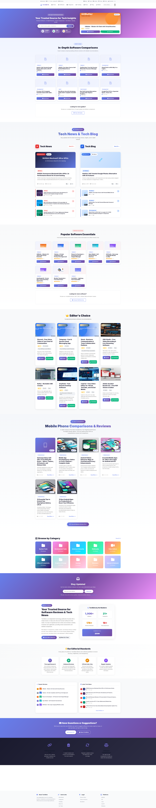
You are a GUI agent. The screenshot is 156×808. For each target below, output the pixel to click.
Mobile (99, 4)
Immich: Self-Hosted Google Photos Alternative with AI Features (44, 69)
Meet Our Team (65, 637)
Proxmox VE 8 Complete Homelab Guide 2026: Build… (45, 92)
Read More (49, 475)
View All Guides (79, 112)
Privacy (100, 1)
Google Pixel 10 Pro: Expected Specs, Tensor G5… (110, 92)
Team (90, 1)
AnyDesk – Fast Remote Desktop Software (65, 385)
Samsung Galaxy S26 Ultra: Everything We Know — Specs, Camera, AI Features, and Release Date (45, 461)
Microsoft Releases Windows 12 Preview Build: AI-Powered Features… (101, 697)
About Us (61, 803)
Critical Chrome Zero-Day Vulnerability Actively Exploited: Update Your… (102, 705)
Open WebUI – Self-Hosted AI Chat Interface (94, 255)
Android (43, 1)
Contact (95, 1)
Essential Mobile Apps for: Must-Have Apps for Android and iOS (109, 459)
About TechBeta (85, 732)
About (86, 1)
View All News (99, 710)
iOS (47, 1)
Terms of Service (83, 799)
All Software (61, 797)
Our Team (61, 806)
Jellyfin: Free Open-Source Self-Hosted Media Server (67, 68)
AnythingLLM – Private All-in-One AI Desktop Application (43, 279)
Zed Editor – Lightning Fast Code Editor (77, 279)
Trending (79, 4)
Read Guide (46, 74)
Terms (105, 1)
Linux (51, 1)
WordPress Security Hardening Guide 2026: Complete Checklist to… (67, 93)
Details (42, 358)
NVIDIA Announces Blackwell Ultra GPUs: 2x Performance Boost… (100, 688)
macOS (55, 1)
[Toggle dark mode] (115, 1)
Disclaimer (111, 1)
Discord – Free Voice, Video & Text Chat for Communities (45, 341)
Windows (61, 1)
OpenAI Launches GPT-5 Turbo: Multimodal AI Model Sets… (99, 701)
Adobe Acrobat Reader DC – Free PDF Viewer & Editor (110, 385)
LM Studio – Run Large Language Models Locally (112, 255)
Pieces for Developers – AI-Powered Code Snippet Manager (77, 255)
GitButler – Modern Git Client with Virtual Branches (43, 255)
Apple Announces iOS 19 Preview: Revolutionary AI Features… (99, 692)
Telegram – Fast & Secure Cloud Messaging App (65, 341)
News (86, 4)
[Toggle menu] (115, 5)
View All (71, 146)
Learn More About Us (50, 637)
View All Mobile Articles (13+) (78, 524)
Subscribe (88, 591)
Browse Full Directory (79, 300)
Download (110, 31)
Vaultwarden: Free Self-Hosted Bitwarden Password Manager (88, 68)
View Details (91, 31)
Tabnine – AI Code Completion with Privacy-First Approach (60, 255)
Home (54, 4)
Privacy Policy (93, 594)
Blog (93, 4)
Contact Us (71, 732)
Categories (70, 4)
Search (70, 26)
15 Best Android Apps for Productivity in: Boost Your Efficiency (66, 501)
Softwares (62, 4)
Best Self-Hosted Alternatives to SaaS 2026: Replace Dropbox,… (88, 93)
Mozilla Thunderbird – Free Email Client (60, 279)
